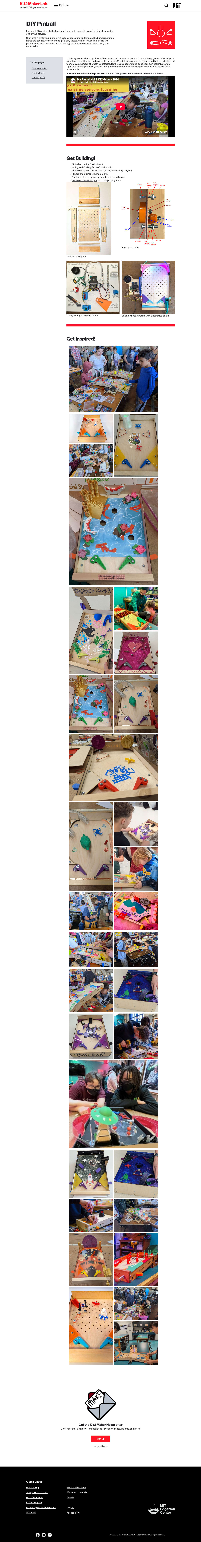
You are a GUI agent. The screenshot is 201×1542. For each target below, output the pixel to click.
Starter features (80, 177)
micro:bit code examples (84, 180)
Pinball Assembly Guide (84, 164)
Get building (38, 73)
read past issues (100, 1446)
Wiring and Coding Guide (85, 167)
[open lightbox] (113, 379)
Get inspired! (38, 77)
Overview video (39, 68)
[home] (33, 5)
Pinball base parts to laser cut (87, 170)
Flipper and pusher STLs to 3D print (90, 174)
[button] (61, 5)
